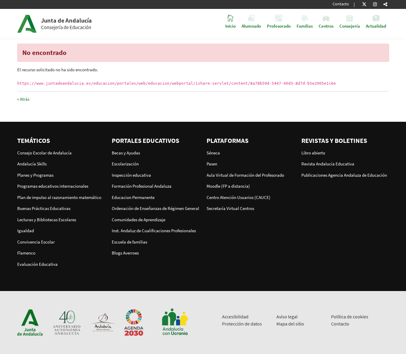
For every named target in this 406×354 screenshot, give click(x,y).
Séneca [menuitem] (213, 153)
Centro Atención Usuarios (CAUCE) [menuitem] (238, 197)
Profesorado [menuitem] (279, 25)
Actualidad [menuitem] (376, 25)
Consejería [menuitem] (349, 25)
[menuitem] (61, 140)
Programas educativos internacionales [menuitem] (52, 186)
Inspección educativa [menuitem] (131, 175)
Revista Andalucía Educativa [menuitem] (327, 164)
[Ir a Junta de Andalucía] (30, 322)
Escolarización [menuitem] (125, 164)
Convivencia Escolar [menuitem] (36, 242)
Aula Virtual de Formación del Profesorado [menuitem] (245, 175)
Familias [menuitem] (305, 25)
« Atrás (23, 99)
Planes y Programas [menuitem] (35, 175)
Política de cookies (349, 317)
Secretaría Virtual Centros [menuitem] (230, 208)
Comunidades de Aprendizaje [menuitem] (138, 219)
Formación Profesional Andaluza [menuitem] (141, 186)
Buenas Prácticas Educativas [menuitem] (43, 208)
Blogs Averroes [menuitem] (125, 253)
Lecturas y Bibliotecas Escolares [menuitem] (46, 219)
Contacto (341, 4)
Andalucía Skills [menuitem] (32, 164)
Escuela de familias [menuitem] (129, 242)
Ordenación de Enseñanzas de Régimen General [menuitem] (155, 208)
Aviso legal (287, 317)
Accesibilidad (235, 317)
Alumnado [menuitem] (251, 25)
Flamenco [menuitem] (26, 253)
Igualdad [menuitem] (25, 230)
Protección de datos (242, 324)
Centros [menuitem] (326, 25)
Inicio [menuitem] (230, 25)
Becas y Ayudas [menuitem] (126, 153)
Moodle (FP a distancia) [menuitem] (228, 186)
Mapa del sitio (290, 324)
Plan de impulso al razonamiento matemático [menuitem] (59, 197)
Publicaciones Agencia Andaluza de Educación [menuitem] (344, 175)
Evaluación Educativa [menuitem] (37, 264)
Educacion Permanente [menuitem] (133, 197)
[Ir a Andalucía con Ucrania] (175, 322)
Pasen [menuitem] (212, 164)
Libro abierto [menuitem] (313, 153)
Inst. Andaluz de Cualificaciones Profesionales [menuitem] (154, 230)
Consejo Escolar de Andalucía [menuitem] (44, 153)
